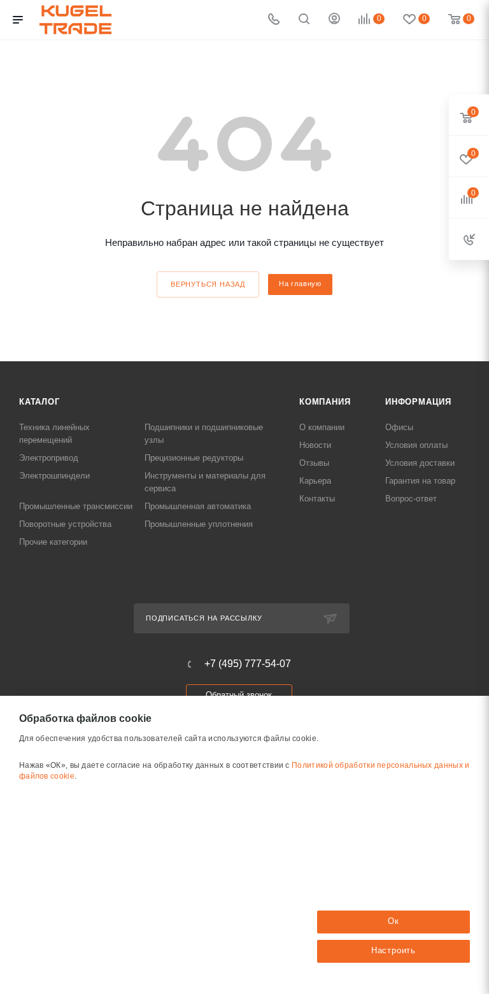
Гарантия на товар (420, 481)
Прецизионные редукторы (194, 458)
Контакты (317, 498)
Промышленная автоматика (198, 506)
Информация (418, 402)
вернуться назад (208, 284)
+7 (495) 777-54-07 (247, 664)
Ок (393, 921)
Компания (324, 402)
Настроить (393, 950)
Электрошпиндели (54, 475)
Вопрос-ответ (411, 498)
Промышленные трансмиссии (75, 506)
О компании (321, 427)
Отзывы (314, 463)
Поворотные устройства (65, 524)
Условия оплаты (416, 445)
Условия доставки (420, 463)
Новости (315, 445)
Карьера (315, 481)
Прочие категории (53, 542)
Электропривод (48, 458)
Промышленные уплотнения (199, 524)
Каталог (39, 402)
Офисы (399, 427)
